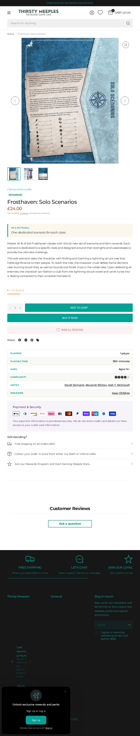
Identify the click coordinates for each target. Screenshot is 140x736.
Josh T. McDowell (119, 385)
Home (10, 34)
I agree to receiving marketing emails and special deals (114, 635)
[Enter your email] (129, 625)
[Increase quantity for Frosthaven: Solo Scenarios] (20, 308)
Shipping (24, 213)
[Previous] (15, 101)
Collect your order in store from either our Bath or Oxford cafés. (55, 454)
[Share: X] (26, 340)
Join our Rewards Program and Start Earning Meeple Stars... (53, 464)
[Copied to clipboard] (37, 340)
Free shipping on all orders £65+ (35, 444)
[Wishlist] (100, 12)
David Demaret (74, 385)
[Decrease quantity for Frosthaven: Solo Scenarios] (10, 308)
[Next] (125, 101)
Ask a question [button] (70, 523)
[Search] (128, 23)
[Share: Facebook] (19, 340)
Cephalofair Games (19, 189)
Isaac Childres (121, 393)
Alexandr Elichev (96, 385)
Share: (11, 340)
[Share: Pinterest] (32, 340)
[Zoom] (125, 44)
